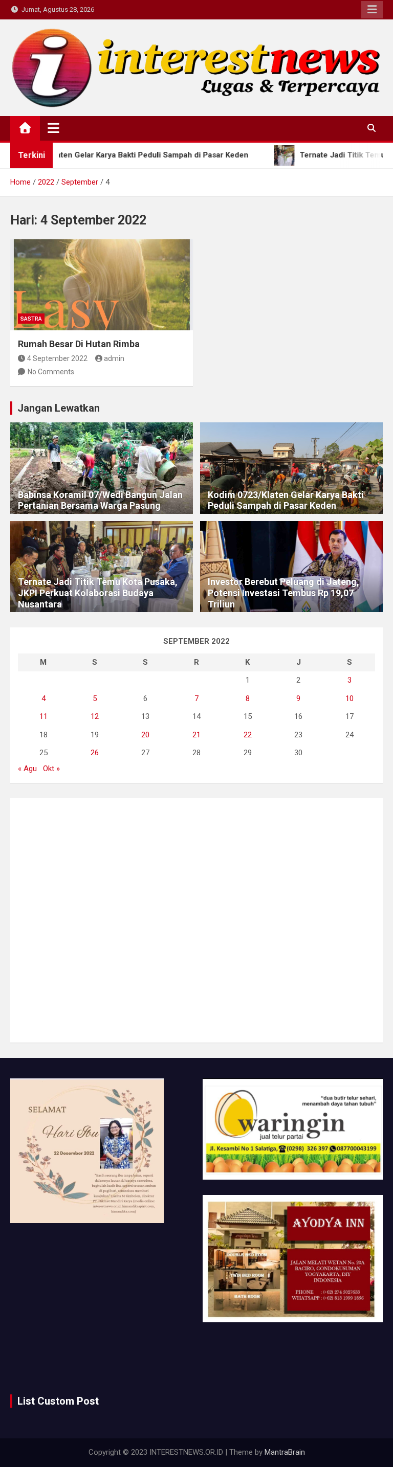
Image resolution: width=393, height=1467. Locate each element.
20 (145, 734)
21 (196, 734)
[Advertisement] (196, 920)
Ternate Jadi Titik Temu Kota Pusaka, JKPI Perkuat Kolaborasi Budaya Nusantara (98, 592)
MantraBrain (285, 1452)
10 (349, 698)
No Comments (51, 372)
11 (43, 716)
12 (95, 716)
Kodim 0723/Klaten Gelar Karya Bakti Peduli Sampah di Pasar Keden (286, 500)
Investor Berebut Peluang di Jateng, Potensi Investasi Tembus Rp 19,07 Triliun (283, 592)
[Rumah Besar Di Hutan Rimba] (101, 285)
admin (114, 358)
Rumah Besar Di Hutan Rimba (79, 343)
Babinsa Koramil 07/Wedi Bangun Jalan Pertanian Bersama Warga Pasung (100, 500)
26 (95, 752)
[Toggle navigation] (53, 128)
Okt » (51, 768)
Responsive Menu (372, 9)
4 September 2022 (57, 358)
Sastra (31, 318)
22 (248, 734)
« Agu (27, 768)
